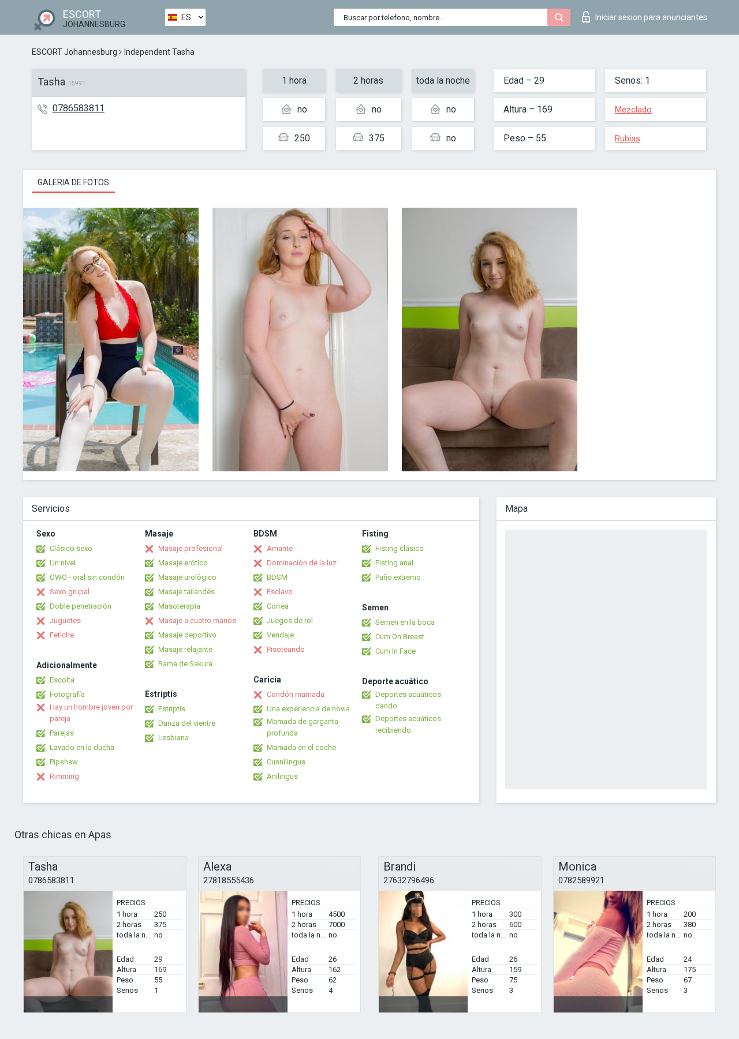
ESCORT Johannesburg (74, 52)
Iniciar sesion (651, 17)
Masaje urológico (187, 577)
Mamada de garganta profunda (302, 727)
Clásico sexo (71, 548)
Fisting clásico (399, 548)
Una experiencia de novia (308, 708)
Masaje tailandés (186, 591)
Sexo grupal (69, 591)
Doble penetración (80, 606)
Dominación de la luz (302, 562)
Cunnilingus (286, 761)
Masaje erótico (183, 562)
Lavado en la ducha (82, 747)
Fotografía (67, 694)
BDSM (277, 577)
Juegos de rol (290, 620)
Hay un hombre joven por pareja (91, 713)
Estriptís (171, 708)
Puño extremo (398, 577)
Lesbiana (173, 737)
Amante (280, 548)
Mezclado (633, 109)
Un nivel (63, 562)
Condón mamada (295, 694)
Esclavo (280, 591)
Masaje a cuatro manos (197, 620)
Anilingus (282, 776)
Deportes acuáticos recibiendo (408, 724)
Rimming (64, 776)
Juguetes (65, 620)
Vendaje (280, 635)
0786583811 (78, 108)
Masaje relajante (185, 649)
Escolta (62, 680)
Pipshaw (64, 761)
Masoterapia (179, 606)
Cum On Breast (399, 636)
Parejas (62, 733)
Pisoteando (286, 649)
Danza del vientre (186, 723)
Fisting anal (394, 562)
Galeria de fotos (73, 182)
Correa (278, 606)
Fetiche (62, 635)
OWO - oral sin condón (87, 577)
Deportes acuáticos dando (408, 700)
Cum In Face (395, 651)
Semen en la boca (405, 622)
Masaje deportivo (187, 635)
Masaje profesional (190, 548)
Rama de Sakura (185, 663)
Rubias (627, 138)
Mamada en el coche (301, 747)
